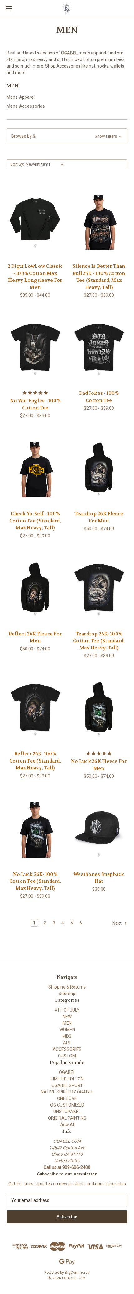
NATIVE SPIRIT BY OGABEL (67, 1091)
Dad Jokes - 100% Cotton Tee (99, 397)
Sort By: (17, 164)
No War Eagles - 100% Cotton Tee (35, 404)
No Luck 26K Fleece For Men (99, 765)
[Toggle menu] (8, 8)
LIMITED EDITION (67, 1078)
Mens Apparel (21, 97)
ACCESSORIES (67, 1049)
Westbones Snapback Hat (99, 878)
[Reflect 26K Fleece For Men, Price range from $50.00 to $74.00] (35, 589)
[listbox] (46, 164)
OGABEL (67, 1072)
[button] (67, 136)
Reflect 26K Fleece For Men (35, 637)
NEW (67, 1016)
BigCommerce (77, 1272)
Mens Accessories (26, 106)
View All (67, 1124)
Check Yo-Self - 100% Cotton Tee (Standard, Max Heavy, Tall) (35, 521)
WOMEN (67, 1029)
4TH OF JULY (67, 1010)
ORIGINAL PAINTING (67, 1118)
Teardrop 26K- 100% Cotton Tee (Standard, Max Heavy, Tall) (99, 641)
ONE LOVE (67, 1098)
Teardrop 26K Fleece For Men (98, 517)
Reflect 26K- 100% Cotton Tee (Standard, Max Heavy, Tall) (35, 761)
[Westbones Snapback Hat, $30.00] (99, 830)
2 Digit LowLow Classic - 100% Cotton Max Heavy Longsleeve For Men (35, 276)
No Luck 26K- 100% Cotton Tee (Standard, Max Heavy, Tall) (35, 881)
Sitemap (67, 993)
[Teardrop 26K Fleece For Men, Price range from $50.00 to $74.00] (99, 469)
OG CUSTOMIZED (67, 1105)
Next (117, 923)
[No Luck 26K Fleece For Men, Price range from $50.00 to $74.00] (99, 709)
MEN (67, 1023)
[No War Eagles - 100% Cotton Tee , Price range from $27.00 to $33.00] (35, 349)
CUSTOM (67, 1055)
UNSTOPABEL (67, 1111)
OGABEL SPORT (67, 1085)
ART (67, 1042)
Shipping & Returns (67, 987)
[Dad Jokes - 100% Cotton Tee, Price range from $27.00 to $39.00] (99, 349)
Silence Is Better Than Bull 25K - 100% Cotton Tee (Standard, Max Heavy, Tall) (99, 276)
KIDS (67, 1036)
